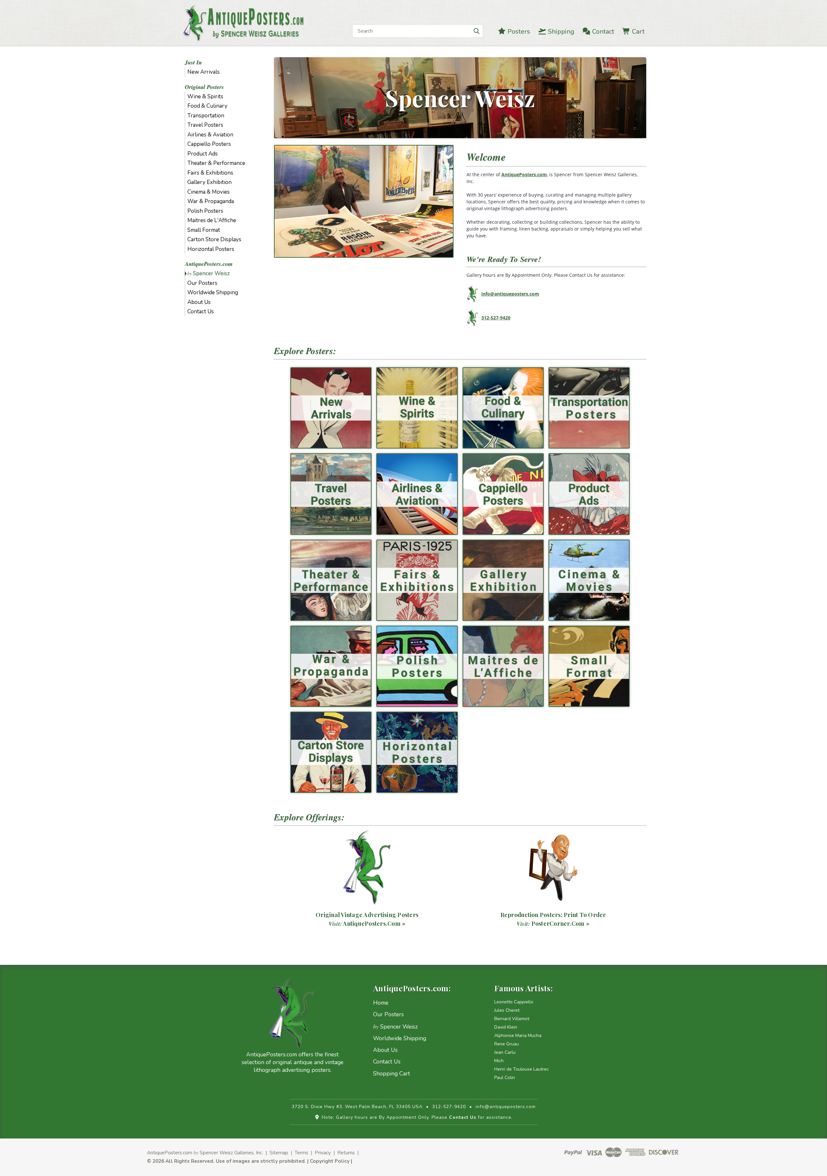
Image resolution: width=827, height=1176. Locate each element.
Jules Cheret (506, 1010)
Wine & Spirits (205, 96)
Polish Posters (205, 211)
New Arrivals (203, 72)
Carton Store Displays (214, 239)
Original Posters (204, 87)
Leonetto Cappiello (513, 1002)
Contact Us (200, 311)
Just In (193, 62)
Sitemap (278, 1152)
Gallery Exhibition (209, 182)
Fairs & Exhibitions (210, 173)
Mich (499, 1061)
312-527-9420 (495, 318)
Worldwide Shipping (212, 292)
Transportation (205, 115)
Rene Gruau (506, 1044)
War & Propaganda (210, 201)
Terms (301, 1152)
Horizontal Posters (210, 249)
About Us (199, 302)
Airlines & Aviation (210, 134)
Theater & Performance (216, 163)
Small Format (203, 230)
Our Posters (202, 283)
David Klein (505, 1027)
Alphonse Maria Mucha (517, 1035)
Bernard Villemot (511, 1019)
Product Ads (202, 153)
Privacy (323, 1152)
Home (380, 1003)
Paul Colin (504, 1077)
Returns (346, 1152)
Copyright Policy (330, 1161)
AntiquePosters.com (209, 264)
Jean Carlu (505, 1052)
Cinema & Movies (208, 192)
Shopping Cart (391, 1073)
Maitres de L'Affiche (211, 220)
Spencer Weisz (208, 273)
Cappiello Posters (209, 144)
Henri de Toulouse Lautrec (521, 1069)
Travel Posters (205, 125)
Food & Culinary (207, 106)
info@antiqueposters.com (510, 294)
